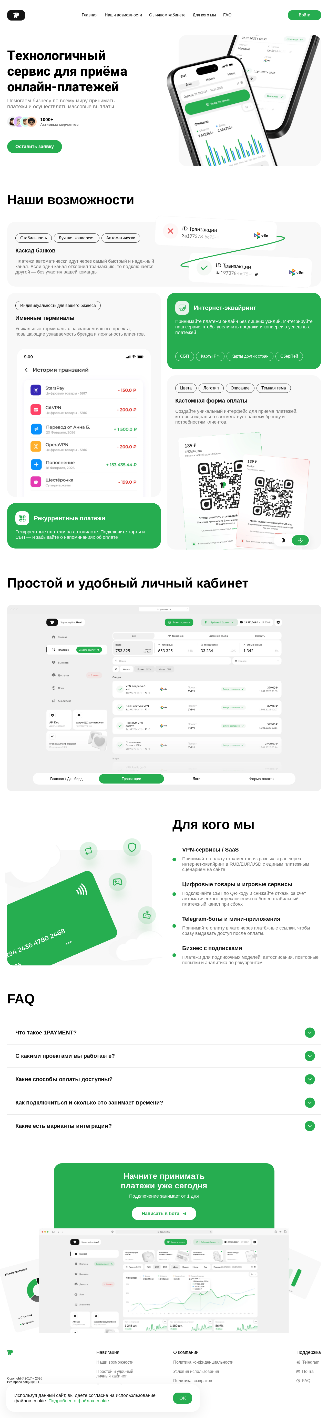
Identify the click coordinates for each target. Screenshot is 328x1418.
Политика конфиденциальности (203, 1362)
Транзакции (131, 779)
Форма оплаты (261, 779)
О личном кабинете (167, 15)
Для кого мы (204, 15)
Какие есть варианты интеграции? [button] (63, 1126)
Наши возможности (123, 15)
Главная (90, 15)
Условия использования (196, 1371)
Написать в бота (160, 1213)
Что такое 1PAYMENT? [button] (46, 1032)
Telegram (310, 1362)
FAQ (227, 15)
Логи (196, 779)
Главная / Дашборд (66, 779)
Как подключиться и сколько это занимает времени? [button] (89, 1102)
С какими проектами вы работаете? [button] (65, 1056)
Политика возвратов (192, 1380)
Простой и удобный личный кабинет (114, 1373)
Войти (304, 15)
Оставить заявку (34, 146)
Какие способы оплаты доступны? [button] (63, 1079)
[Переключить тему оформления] (292, 540)
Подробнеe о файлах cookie (78, 1400)
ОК (182, 1398)
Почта (308, 1371)
